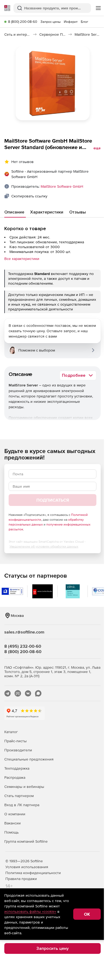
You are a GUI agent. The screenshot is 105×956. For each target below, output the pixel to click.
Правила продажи (21, 879)
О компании (14, 814)
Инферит (71, 22)
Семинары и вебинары (24, 786)
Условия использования (26, 867)
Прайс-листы (15, 741)
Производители (18, 750)
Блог (84, 22)
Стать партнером (19, 796)
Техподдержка (16, 768)
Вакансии (12, 823)
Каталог (11, 732)
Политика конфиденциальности (33, 873)
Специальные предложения (29, 759)
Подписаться (52, 500)
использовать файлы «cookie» (30, 911)
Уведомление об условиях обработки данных (43, 546)
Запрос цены (50, 22)
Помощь (11, 832)
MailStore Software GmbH (62, 186)
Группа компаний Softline (26, 841)
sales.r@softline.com (24, 631)
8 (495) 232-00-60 (22, 646)
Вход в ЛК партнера (21, 805)
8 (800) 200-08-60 (22, 22)
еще (97, 148)
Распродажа (14, 777)
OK (87, 914)
